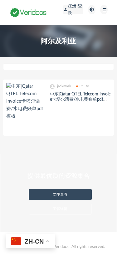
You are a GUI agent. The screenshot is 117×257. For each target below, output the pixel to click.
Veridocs (61, 247)
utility (84, 86)
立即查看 (60, 194)
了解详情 (60, 209)
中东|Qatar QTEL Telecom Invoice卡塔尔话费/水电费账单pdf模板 (80, 99)
